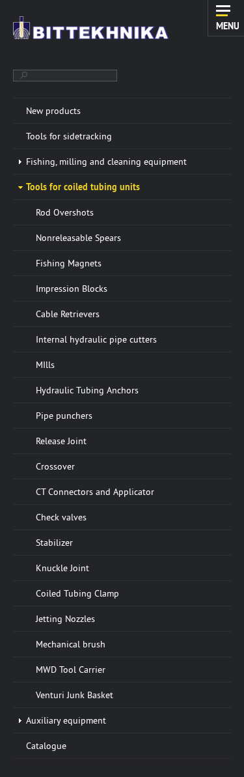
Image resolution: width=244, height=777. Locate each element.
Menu (227, 25)
